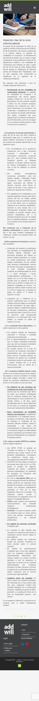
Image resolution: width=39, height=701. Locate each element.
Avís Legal (8, 644)
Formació (25, 634)
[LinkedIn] (22, 644)
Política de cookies (8, 649)
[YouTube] (27, 644)
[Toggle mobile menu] (35, 8)
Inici (23, 630)
